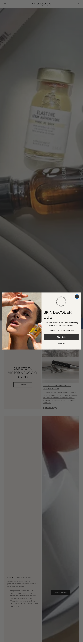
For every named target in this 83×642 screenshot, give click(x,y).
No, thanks (61, 343)
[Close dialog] (77, 297)
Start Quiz (61, 337)
